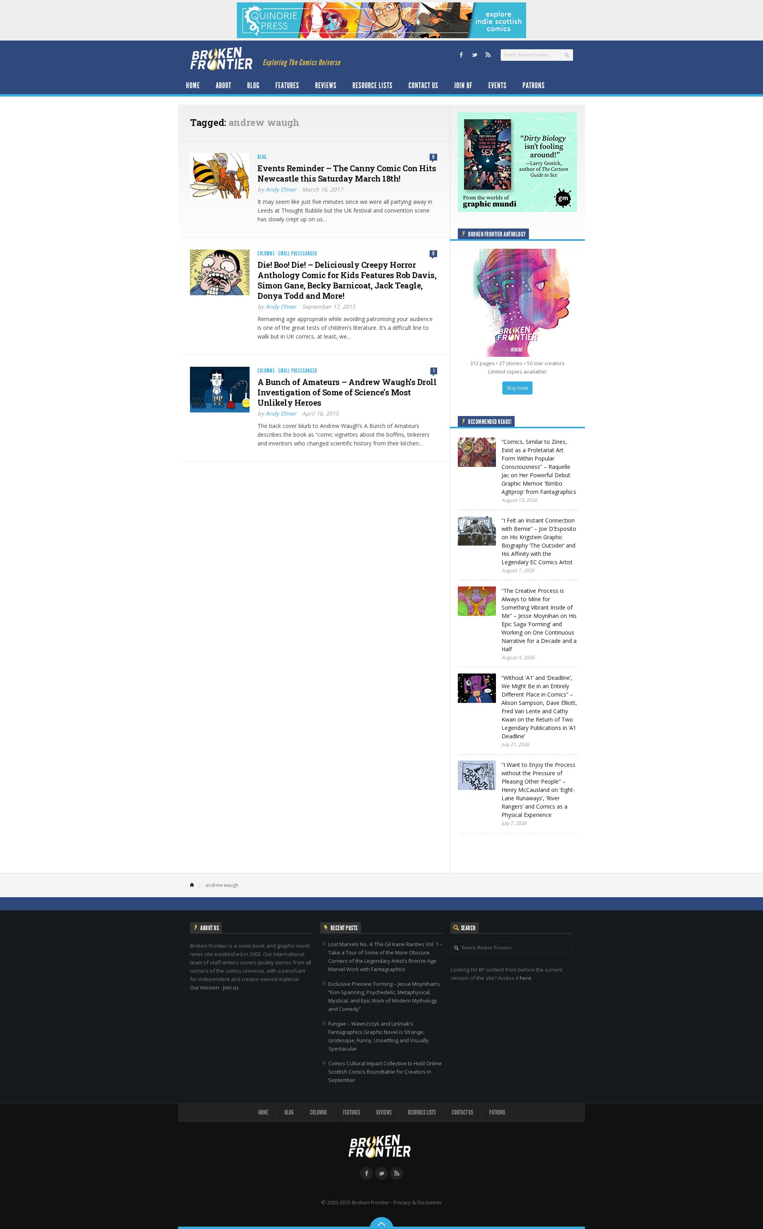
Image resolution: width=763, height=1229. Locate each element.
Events (497, 85)
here (525, 977)
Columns (266, 253)
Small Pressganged (297, 253)
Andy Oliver (280, 189)
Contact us (423, 85)
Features (287, 85)
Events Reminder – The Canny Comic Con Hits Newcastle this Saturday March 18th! (347, 173)
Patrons (534, 85)
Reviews (326, 85)
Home (193, 85)
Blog (253, 85)
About (223, 85)
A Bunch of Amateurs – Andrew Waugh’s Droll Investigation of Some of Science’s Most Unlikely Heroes (347, 392)
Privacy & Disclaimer (417, 1202)
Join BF (463, 85)
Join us (231, 987)
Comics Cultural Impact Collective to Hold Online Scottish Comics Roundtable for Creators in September (385, 1072)
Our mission (204, 987)
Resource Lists (372, 85)
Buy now (517, 387)
